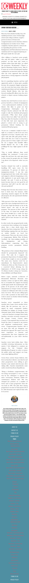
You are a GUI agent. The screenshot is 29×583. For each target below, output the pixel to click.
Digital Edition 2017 (15, 522)
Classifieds (14, 514)
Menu (16, 22)
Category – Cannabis (14, 500)
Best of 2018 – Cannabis (15, 454)
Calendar (14, 481)
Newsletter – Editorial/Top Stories (15, 535)
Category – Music (14, 508)
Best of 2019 (14, 465)
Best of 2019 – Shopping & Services (15, 476)
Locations (15, 486)
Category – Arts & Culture (14, 498)
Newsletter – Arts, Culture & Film (15, 532)
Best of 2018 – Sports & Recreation (15, 462)
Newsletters (14, 530)
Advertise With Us (14, 444)
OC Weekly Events (14, 552)
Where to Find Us (14, 574)
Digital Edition (14, 519)
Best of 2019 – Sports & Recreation (15, 478)
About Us (14, 427)
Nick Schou (4, 31)
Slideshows (14, 557)
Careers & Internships (14, 495)
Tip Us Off (14, 568)
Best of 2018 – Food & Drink (15, 457)
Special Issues (14, 560)
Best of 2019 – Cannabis (15, 470)
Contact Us (14, 430)
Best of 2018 (14, 449)
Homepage (14, 525)
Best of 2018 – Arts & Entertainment (15, 451)
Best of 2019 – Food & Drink (15, 473)
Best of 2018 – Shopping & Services (15, 459)
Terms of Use (14, 433)
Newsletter (14, 527)
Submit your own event (14, 563)
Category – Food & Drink (15, 506)
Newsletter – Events (15, 538)
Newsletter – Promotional (15, 549)
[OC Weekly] (6, 14)
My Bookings (15, 489)
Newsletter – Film (15, 541)
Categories (15, 484)
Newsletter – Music (15, 546)
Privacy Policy (14, 436)
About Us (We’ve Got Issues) (15, 441)
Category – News (14, 511)
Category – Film (14, 503)
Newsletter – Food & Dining (15, 543)
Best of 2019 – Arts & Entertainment (15, 467)
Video (14, 571)
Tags (15, 492)
